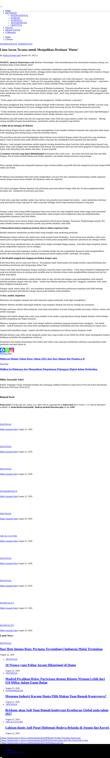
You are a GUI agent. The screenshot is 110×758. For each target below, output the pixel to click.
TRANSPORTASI (19, 23)
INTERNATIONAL (19, 15)
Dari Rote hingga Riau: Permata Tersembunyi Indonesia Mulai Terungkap (51, 649)
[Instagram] (11, 350)
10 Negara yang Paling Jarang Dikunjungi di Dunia (40, 665)
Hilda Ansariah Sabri (12, 55)
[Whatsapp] (7, 350)
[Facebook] (2, 350)
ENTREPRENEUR (8, 491)
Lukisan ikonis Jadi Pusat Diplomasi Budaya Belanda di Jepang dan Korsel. (57, 727)
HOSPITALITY (7, 603)
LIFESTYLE (16, 25)
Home (8, 10)
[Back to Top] (1, 757)
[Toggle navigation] (1, 6)
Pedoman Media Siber (14, 752)
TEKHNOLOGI (25, 44)
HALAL (9, 27)
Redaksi (8, 750)
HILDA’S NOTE (12, 30)
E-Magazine (10, 32)
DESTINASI (11, 13)
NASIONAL (16, 20)
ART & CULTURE (8, 536)
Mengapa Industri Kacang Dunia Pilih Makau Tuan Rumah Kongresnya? (55, 696)
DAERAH (15, 18)
